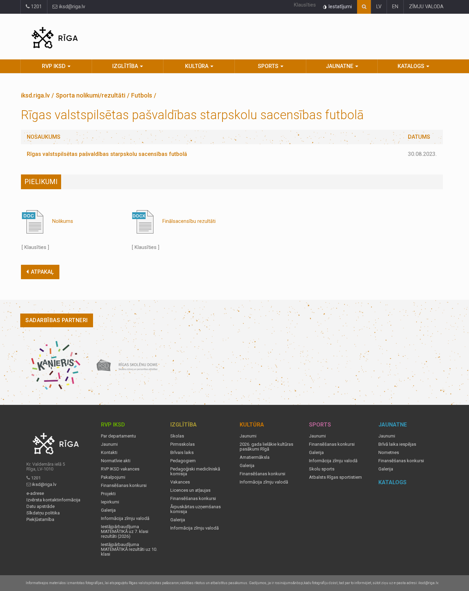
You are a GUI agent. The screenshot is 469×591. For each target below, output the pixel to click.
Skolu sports (321, 469)
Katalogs (411, 66)
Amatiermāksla (255, 457)
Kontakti (109, 452)
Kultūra (196, 66)
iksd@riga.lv (71, 7)
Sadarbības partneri (56, 320)
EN (395, 7)
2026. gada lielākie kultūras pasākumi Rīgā (266, 447)
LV (378, 7)
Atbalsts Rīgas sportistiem (335, 477)
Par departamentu (118, 436)
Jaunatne (339, 66)
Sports (268, 66)
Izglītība (125, 66)
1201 (36, 7)
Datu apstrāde (40, 506)
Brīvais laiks (182, 452)
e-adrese (35, 493)
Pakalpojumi (113, 477)
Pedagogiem (183, 460)
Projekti (108, 493)
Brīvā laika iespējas (397, 444)
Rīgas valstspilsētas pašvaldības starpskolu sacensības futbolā (107, 154)
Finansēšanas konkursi (124, 485)
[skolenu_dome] (127, 365)
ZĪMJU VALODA (426, 7)
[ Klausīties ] (35, 247)
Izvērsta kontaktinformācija (53, 500)
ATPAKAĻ (42, 272)
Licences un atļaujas (190, 490)
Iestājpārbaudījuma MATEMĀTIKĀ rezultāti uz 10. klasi (129, 549)
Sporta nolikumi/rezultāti (90, 95)
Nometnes (388, 452)
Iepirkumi (110, 502)
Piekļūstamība (40, 519)
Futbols (141, 95)
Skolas (177, 436)
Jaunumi (109, 444)
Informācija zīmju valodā (125, 518)
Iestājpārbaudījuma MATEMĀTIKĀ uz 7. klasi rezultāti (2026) (124, 531)
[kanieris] (56, 365)
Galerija (108, 510)
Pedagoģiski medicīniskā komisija (195, 471)
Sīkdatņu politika (43, 513)
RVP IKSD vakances (120, 469)
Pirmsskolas (182, 444)
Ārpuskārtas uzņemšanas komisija (195, 509)
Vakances (180, 482)
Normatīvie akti (115, 460)
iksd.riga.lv (35, 95)
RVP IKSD (54, 66)
